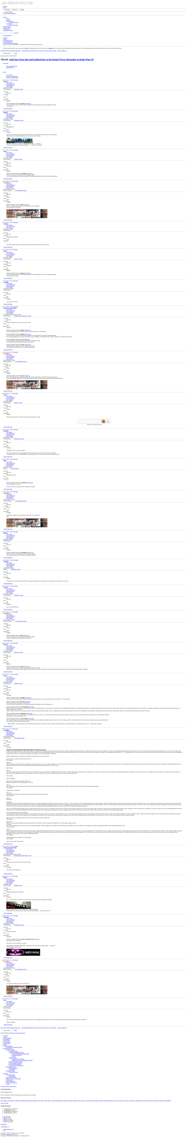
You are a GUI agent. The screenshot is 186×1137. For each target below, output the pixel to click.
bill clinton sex (11, 1100)
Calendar (8, 19)
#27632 (16, 280)
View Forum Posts (10, 84)
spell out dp (132, 1100)
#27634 (16, 352)
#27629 (16, 181)
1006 (27, 50)
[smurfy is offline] (18, 402)
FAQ (7, 18)
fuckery (42, 1100)
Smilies (5, 1118)
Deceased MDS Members (15, 1064)
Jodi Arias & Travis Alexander (10, 43)
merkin (101, 1100)
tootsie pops (156, 1100)
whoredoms (168, 1100)
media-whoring (95, 1100)
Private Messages (7, 1038)
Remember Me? (9, 12)
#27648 (16, 915)
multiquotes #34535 (108, 1100)
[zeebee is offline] (18, 683)
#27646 (16, 846)
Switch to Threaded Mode (12, 77)
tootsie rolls (162, 1100)
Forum (5, 17)
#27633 (16, 306)
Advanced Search (7, 35)
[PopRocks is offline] (19, 438)
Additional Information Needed (16, 1052)
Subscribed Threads (8, 30)
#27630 (16, 222)
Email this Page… (10, 67)
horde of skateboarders (57, 1100)
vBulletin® (8, 1134)
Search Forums (6, 1042)
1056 (29, 50)
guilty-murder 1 (48, 1100)
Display (4, 72)
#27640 (16, 560)
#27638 (16, 491)
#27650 (16, 998)
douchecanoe (29, 1100)
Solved (13, 1056)
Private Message (10, 85)
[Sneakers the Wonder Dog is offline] (22, 316)
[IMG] (4, 1119)
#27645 (16, 728)
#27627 (16, 111)
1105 (37, 50)
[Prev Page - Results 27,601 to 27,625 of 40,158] (17, 50)
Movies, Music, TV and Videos (13, 1078)
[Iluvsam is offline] (18, 89)
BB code (5, 1116)
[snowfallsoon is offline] (20, 190)
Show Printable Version (11, 66)
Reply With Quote (8, 108)
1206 (52, 50)
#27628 (16, 150)
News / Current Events (11, 1082)
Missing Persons (13, 1057)
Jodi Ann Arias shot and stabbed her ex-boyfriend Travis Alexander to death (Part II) (51, 59)
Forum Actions (9, 21)
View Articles (9, 86)
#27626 (16, 80)
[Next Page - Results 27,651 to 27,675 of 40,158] (59, 50)
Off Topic (5, 1073)
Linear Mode (9, 75)
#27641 (16, 586)
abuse (2, 1100)
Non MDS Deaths (13, 1051)
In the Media (12, 1069)
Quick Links (9, 23)
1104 (35, 50)
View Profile (9, 82)
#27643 (16, 643)
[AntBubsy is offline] (16, 569)
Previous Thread (5, 1086)
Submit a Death (7, 27)
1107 (42, 50)
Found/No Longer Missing (18, 1059)
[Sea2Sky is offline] (18, 595)
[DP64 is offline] (15, 468)
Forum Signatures (13, 1068)
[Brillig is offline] (18, 885)
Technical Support (10, 1070)
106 (22, 50)
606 (24, 50)
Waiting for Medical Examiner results (20, 1053)
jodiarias (75, 1100)
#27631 (16, 249)
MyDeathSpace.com (8, 40)
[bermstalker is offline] (19, 738)
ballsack (5, 1100)
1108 (45, 50)
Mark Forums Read (13, 22)
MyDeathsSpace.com (8, 1129)
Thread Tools (5, 63)
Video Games (9, 1080)
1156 (50, 50)
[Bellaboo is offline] (18, 120)
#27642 (16, 612)
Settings (5, 1036)
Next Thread (13, 1086)
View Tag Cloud (4, 1103)
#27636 (16, 429)
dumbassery (35, 1100)
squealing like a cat (140, 1100)
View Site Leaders (13, 25)
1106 (40, 50)
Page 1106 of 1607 (5, 50)
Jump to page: (6, 53)
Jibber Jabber (12, 1076)
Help (4, 7)
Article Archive (7, 26)
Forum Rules (4, 1124)
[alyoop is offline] (18, 159)
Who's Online (6, 1040)
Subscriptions (6, 1039)
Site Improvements (13, 1072)
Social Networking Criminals (16, 1061)
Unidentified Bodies (16, 1055)
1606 (55, 50)
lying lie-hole (89, 1100)
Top (24, 1033)
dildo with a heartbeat (20, 1100)
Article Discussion (7, 41)
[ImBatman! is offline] (19, 925)
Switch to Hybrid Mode (11, 76)
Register (5, 6)
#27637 (16, 459)
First (14, 50)
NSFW (8, 1084)
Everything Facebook (11, 1077)
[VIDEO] (5, 1120)
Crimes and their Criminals (15, 1063)
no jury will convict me (118, 1100)
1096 (32, 50)
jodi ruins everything (68, 1100)
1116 (47, 50)
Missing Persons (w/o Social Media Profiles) (22, 1060)
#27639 (16, 531)
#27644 (16, 674)
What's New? (6, 29)
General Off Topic (10, 1074)
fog (39, 1100)
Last (62, 50)
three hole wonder (149, 1100)
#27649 (16, 960)
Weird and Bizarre (10, 1081)
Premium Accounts (7, 1046)
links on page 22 (81, 1100)
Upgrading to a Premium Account (14, 1047)
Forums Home (6, 1043)
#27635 (16, 393)
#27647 (16, 876)
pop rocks (127, 1100)
